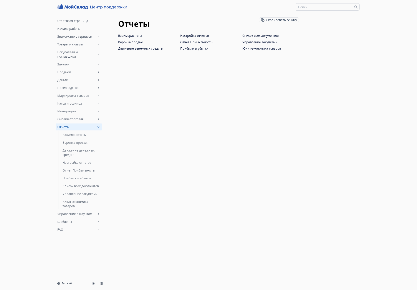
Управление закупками (80, 194)
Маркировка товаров (73, 95)
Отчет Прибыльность (79, 170)
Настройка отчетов (77, 162)
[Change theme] (93, 283)
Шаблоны (64, 222)
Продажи (64, 72)
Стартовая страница (72, 21)
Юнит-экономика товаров (75, 204)
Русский (67, 283)
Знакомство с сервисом (74, 36)
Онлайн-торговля (70, 119)
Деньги (62, 80)
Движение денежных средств (78, 152)
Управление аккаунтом (74, 214)
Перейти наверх (323, 19)
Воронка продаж (75, 142)
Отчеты (63, 127)
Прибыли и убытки (77, 178)
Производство (67, 88)
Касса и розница (69, 103)
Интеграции (66, 111)
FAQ (60, 229)
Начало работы (68, 29)
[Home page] (92, 7)
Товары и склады (70, 44)
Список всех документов (81, 186)
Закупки (63, 64)
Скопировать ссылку (281, 20)
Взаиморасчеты (74, 135)
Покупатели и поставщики (67, 54)
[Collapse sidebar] (101, 283)
